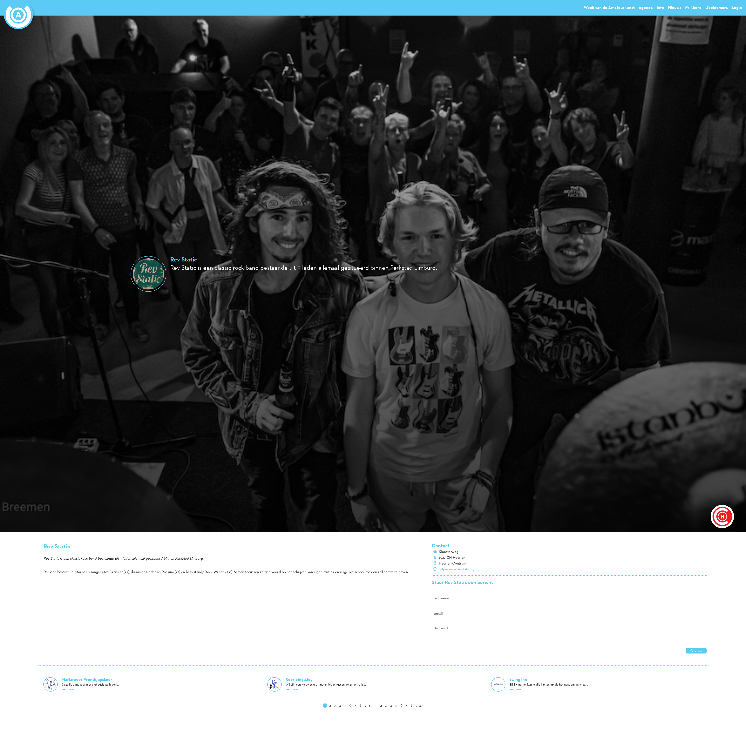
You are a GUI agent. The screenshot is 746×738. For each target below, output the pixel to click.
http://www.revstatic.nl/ (457, 569)
